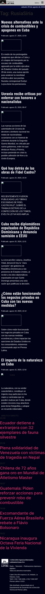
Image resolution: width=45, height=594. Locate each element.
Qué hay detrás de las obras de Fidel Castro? (18, 170)
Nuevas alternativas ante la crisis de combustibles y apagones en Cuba (22, 26)
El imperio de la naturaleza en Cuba (21, 362)
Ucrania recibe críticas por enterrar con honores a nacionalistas (21, 97)
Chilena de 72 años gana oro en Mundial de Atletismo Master (22, 473)
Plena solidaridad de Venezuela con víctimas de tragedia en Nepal (22, 452)
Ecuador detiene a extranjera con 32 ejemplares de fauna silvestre (19, 430)
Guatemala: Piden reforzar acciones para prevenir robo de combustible (21, 495)
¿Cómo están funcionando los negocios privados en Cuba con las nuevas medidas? (21, 299)
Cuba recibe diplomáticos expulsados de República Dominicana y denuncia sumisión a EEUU (20, 230)
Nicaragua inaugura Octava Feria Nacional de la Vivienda (20, 543)
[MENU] (42, 2)
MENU (37, 3)
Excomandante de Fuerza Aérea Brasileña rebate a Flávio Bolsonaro (22, 520)
